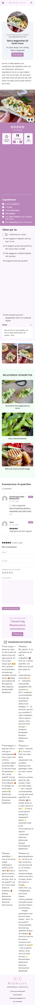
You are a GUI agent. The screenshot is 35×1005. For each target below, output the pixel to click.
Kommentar (7, 578)
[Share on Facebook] (32, 119)
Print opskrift (28, 140)
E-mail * (5, 561)
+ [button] (20, 142)
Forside (8, 34)
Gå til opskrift (17, 55)
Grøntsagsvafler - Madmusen (17, 498)
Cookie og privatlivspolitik (17, 991)
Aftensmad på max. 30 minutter (19, 34)
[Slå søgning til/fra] (31, 3)
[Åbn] (3, 3)
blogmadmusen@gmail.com (17, 998)
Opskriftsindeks (17, 994)
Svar (30, 496)
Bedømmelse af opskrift (11, 570)
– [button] (14, 142)
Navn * (4, 552)
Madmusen (17, 3)
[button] (12, 126)
